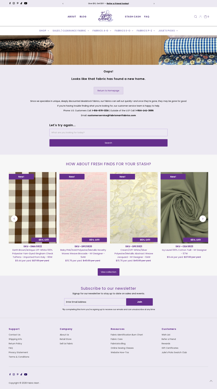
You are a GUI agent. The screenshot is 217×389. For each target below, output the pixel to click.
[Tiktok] (21, 3)
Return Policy (15, 343)
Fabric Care (117, 339)
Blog (83, 16)
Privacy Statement (18, 352)
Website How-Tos (120, 352)
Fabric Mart (33, 382)
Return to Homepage (108, 90)
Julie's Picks (167, 30)
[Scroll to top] (211, 381)
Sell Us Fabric (66, 343)
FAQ (146, 16)
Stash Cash (133, 16)
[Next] (154, 3)
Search (108, 142)
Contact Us (14, 334)
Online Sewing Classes (122, 347)
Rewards (166, 343)
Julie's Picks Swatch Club (174, 352)
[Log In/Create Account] (200, 16)
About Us (64, 334)
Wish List (166, 334)
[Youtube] (25, 3)
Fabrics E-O (123, 30)
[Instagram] (14, 3)
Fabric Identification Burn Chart (127, 334)
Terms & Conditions (19, 356)
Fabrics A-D (101, 30)
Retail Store (65, 339)
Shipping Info (15, 339)
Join (139, 301)
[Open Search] (195, 16)
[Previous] (63, 3)
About (72, 16)
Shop (43, 30)
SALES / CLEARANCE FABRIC (70, 30)
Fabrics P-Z (145, 30)
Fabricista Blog (118, 343)
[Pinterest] (17, 3)
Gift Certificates (170, 347)
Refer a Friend (169, 339)
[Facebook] (10, 3)
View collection (108, 271)
